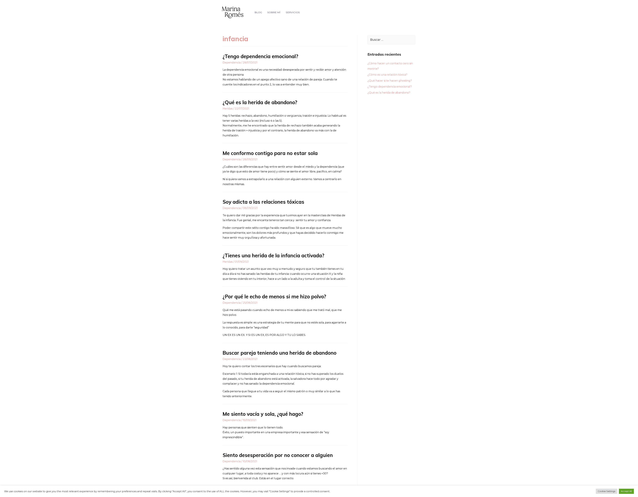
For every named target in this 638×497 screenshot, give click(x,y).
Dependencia (232, 62)
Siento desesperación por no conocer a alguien (278, 455)
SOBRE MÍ (273, 12)
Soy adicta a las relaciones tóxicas (263, 202)
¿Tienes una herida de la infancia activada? (273, 255)
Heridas (228, 108)
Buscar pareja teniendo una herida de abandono (279, 353)
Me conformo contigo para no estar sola (270, 153)
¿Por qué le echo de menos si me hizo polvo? (274, 296)
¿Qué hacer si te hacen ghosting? (390, 80)
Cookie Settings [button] (606, 491)
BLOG (258, 12)
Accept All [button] (626, 491)
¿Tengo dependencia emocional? (260, 56)
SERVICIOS (293, 12)
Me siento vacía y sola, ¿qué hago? (263, 414)
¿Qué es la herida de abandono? (260, 102)
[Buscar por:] (391, 39)
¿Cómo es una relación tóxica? (387, 74)
